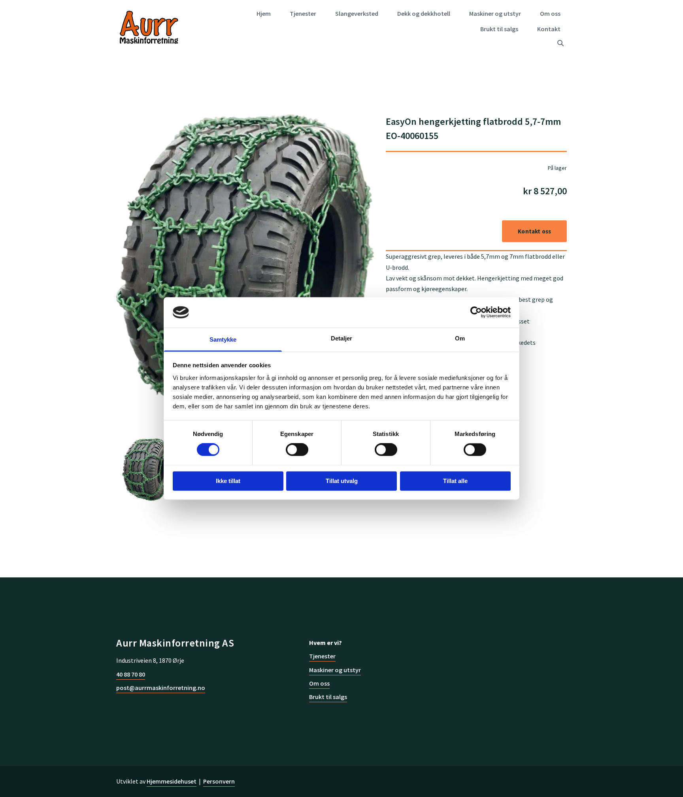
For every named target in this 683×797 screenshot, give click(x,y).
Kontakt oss (534, 231)
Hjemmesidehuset (171, 781)
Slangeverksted (356, 13)
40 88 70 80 (130, 674)
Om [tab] (460, 338)
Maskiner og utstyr (495, 13)
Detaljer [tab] (342, 338)
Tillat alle (455, 480)
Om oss (550, 13)
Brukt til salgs (499, 29)
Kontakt (548, 29)
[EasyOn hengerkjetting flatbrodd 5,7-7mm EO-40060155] (245, 274)
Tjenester (303, 13)
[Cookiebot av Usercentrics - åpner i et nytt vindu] (476, 312)
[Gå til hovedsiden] (148, 27)
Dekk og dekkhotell (423, 13)
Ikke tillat (228, 480)
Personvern (219, 781)
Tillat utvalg (342, 480)
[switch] (297, 450)
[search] (560, 43)
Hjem (264, 13)
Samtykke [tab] (223, 339)
